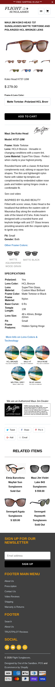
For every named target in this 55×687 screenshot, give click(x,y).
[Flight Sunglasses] (17, 12)
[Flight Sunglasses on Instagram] (18, 647)
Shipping (9, 601)
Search (8, 621)
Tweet (12, 430)
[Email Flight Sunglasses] (24, 647)
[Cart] (47, 11)
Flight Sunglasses (21, 657)
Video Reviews (12, 596)
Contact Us (10, 591)
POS (40, 663)
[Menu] (41, 11)
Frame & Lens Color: (14, 95)
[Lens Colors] (27, 385)
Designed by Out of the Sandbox (21, 663)
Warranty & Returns (14, 607)
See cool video (13, 194)
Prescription (10, 586)
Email (24, 437)
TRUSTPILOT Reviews (16, 632)
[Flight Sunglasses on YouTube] (13, 647)
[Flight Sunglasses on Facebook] (7, 647)
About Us (9, 581)
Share (26, 430)
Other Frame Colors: (16, 245)
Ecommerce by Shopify (16, 667)
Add (11, 437)
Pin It (40, 430)
